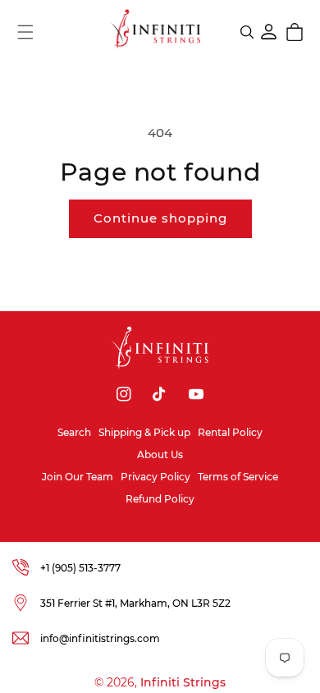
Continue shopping (160, 218)
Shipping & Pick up (144, 432)
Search (74, 432)
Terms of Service (238, 476)
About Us (160, 454)
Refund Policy (160, 499)
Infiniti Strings (183, 682)
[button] (25, 32)
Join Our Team (77, 476)
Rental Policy (230, 432)
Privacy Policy (155, 476)
